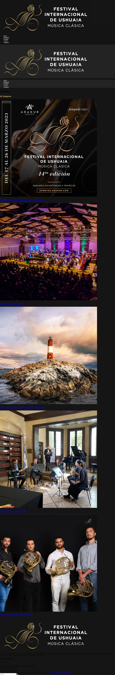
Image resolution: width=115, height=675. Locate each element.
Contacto (6, 42)
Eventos (6, 39)
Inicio (5, 36)
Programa (6, 37)
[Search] (17, 674)
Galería (6, 40)
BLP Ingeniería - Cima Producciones (60, 672)
